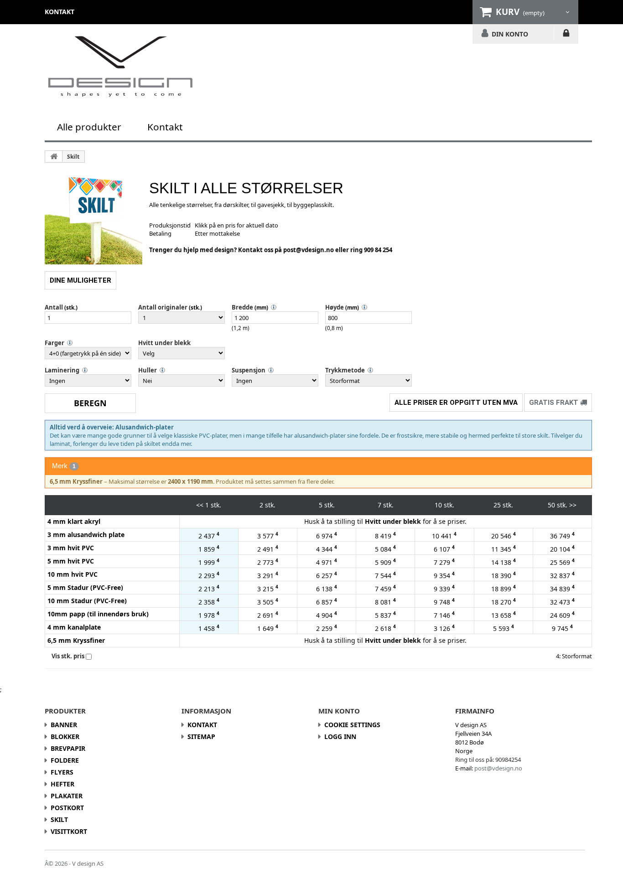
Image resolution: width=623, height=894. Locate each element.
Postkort (67, 807)
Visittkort (69, 831)
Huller (147, 370)
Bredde (242, 307)
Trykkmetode (345, 370)
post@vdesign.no (309, 250)
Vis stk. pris (68, 656)
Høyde (334, 307)
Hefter (62, 784)
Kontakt (165, 126)
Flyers (62, 772)
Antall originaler (162, 307)
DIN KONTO (510, 34)
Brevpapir (68, 748)
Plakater (67, 795)
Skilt (73, 156)
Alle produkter (89, 126)
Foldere (65, 760)
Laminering (62, 370)
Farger (54, 343)
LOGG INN (566, 35)
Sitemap (201, 736)
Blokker (65, 736)
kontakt (59, 11)
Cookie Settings (352, 724)
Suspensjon (248, 370)
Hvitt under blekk (164, 343)
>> (572, 505)
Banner (64, 724)
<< (199, 505)
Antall (54, 307)
